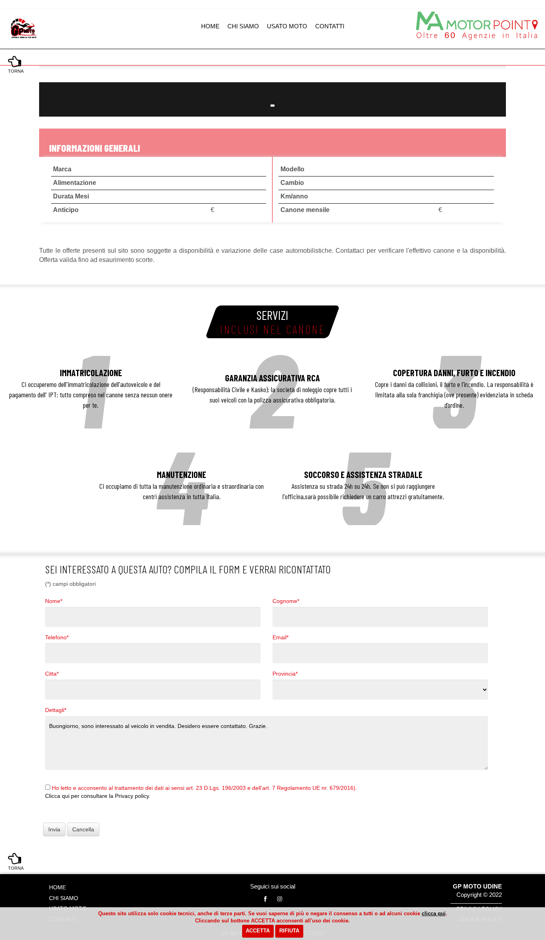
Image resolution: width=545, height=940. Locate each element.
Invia (54, 829)
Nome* (53, 601)
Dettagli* (55, 710)
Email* (280, 637)
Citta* (52, 673)
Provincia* (285, 673)
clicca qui (434, 913)
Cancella (83, 829)
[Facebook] (265, 898)
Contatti (329, 26)
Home (210, 26)
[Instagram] (279, 898)
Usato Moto (287, 26)
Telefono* (57, 637)
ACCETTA (258, 931)
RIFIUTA (289, 931)
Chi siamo (243, 26)
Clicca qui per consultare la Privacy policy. (97, 796)
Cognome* (285, 601)
